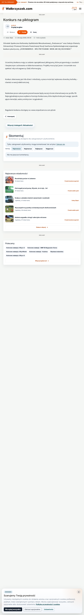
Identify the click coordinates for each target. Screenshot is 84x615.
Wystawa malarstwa (56, 251)
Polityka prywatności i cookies (48, 604)
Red (11, 38)
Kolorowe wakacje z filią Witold (16, 251)
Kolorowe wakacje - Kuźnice (38, 251)
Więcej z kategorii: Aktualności (20, 125)
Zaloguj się (60, 144)
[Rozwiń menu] (80, 8)
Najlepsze (39, 149)
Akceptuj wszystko (13, 609)
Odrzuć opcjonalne (32, 609)
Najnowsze (17, 149)
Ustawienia (48, 609)
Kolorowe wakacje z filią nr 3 (15, 248)
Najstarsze (28, 149)
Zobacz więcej (42, 227)
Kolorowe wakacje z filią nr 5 (15, 255)
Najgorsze (49, 149)
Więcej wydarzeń (42, 261)
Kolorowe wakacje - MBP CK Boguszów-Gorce (42, 248)
